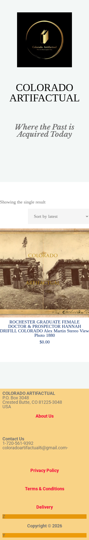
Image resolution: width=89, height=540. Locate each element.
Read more (44, 271)
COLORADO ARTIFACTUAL (44, 93)
